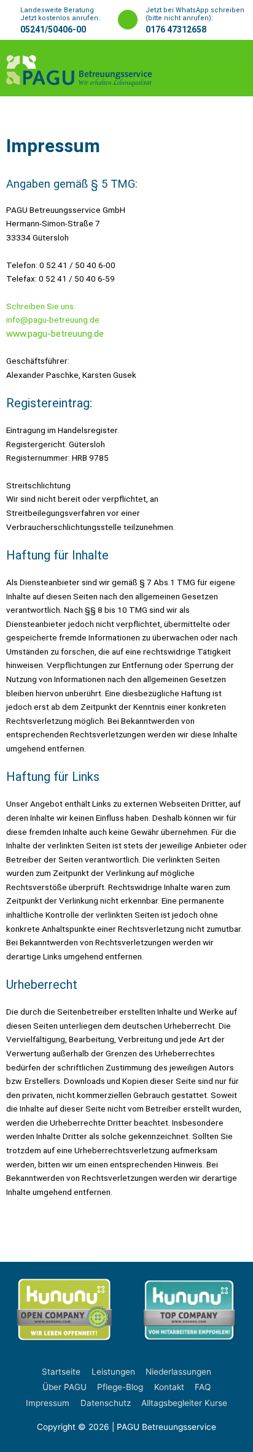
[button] (227, 68)
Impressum (47, 1403)
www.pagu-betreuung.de (55, 333)
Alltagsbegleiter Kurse (184, 1403)
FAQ (203, 1387)
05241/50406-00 (53, 29)
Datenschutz (105, 1403)
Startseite (61, 1372)
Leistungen (113, 1372)
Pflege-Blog (120, 1387)
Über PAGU (64, 1387)
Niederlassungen (178, 1372)
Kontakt (169, 1387)
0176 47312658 (176, 29)
